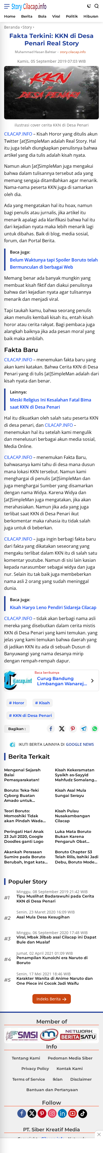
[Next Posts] (92, 681)
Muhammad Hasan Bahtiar (35, 51)
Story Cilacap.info (29, 6)
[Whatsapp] (95, 729)
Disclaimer (81, 1079)
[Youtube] (72, 1114)
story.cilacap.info (73, 52)
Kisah (44, 702)
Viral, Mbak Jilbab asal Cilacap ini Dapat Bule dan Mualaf (56, 940)
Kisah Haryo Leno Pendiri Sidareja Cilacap (53, 607)
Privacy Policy (35, 1068)
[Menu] (8, 6)
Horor (18, 702)
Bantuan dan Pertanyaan (52, 1089)
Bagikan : (17, 729)
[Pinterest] (42, 1114)
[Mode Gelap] (89, 6)
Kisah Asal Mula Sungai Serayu (70, 793)
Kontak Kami (70, 1068)
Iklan (58, 1079)
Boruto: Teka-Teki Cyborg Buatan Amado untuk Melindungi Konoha (24, 795)
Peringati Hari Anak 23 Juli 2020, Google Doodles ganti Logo (24, 836)
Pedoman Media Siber (70, 1058)
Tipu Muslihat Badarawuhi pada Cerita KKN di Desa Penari (55, 899)
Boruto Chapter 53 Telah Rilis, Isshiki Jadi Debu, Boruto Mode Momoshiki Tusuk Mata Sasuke (76, 857)
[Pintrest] (73, 729)
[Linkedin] (62, 1114)
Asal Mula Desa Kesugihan (43, 917)
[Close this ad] (99, 1134)
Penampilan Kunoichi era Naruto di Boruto (52, 960)
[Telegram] (84, 729)
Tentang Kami (26, 1058)
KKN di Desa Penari (32, 715)
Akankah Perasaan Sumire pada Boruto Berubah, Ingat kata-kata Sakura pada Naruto (25, 857)
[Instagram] (52, 1114)
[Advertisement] (52, 1146)
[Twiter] (31, 1114)
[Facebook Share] (51, 729)
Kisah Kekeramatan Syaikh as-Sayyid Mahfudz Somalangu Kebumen (76, 775)
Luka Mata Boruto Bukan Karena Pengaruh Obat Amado (73, 836)
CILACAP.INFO (18, 134)
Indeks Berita (49, 998)
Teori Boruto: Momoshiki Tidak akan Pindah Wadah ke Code (25, 816)
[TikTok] (82, 1113)
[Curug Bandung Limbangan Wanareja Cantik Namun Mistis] (18, 680)
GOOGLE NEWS (80, 744)
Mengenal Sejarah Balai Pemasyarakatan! (22, 774)
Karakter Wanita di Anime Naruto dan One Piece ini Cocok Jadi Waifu (54, 981)
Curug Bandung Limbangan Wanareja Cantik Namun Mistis (62, 681)
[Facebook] (21, 1114)
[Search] (96, 6)
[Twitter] (62, 729)
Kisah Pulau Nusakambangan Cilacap (72, 815)
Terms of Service (28, 1079)
